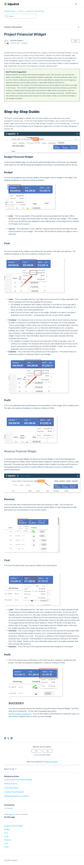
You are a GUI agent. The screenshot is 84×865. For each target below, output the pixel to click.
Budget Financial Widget (13, 826)
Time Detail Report (11, 788)
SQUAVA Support (10, 11)
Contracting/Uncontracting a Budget (18, 780)
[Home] (11, 4)
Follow (76, 41)
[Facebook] (5, 738)
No (48, 751)
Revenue (7, 840)
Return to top (9, 769)
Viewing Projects (10, 784)
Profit (6, 836)
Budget (7, 829)
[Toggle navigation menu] (76, 4)
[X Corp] (8, 738)
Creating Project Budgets (14, 792)
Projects (21, 11)
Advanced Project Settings (35, 11)
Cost (6, 833)
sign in (11, 814)
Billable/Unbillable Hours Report (16, 796)
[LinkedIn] (11, 738)
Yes (36, 751)
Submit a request (51, 762)
